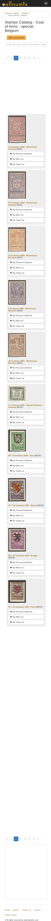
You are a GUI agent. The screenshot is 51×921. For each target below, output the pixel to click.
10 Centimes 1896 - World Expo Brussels (22, 256)
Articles (16, 910)
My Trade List (18, 164)
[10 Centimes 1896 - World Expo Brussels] (17, 240)
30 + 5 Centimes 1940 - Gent (21, 455)
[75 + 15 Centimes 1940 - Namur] (17, 490)
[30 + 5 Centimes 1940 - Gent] (17, 441)
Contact (37, 910)
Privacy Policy (11, 915)
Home (7, 910)
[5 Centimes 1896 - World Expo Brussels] (17, 293)
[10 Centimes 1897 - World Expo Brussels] (17, 345)
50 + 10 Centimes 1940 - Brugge (23, 555)
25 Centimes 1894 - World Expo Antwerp (22, 204)
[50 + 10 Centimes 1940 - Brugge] (17, 540)
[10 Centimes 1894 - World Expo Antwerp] (17, 130)
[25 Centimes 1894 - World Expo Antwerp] (17, 185)
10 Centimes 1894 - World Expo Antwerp (22, 148)
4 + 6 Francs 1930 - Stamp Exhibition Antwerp (25, 406)
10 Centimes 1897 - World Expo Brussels (22, 362)
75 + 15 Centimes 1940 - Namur (22, 505)
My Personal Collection (22, 154)
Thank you (26, 910)
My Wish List (17, 159)
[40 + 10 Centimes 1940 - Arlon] (17, 592)
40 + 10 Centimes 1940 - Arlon (22, 607)
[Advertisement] (25, 88)
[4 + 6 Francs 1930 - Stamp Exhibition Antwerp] (17, 394)
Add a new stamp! (16, 38)
